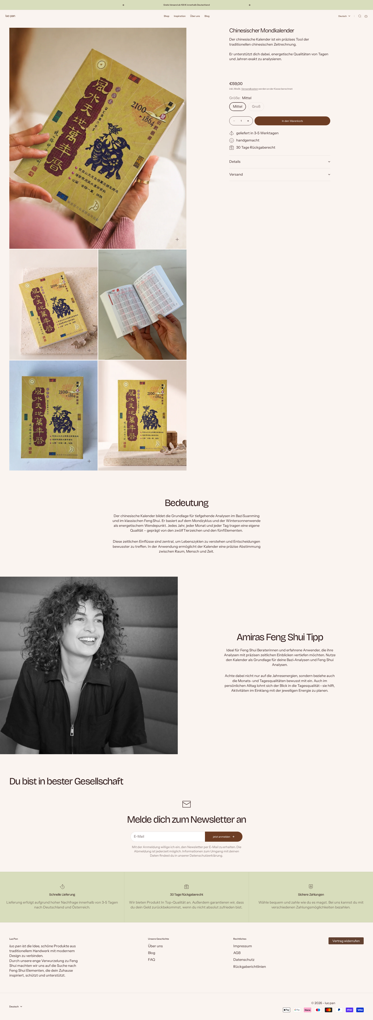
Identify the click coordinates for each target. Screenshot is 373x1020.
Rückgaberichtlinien (249, 967)
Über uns (195, 16)
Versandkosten (249, 88)
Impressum (242, 946)
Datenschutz (243, 960)
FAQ (151, 960)
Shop (166, 16)
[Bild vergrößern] (177, 239)
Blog (207, 16)
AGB (237, 953)
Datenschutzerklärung (206, 855)
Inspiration (180, 16)
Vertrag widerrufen (346, 941)
